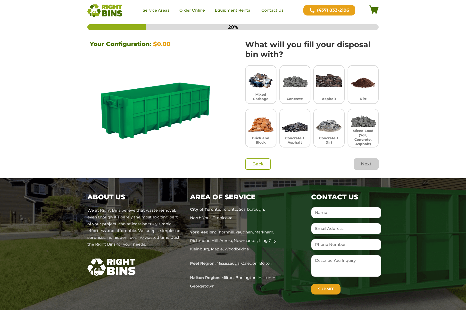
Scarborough (251, 209)
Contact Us (272, 10)
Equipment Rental (233, 10)
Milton (227, 277)
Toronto (229, 209)
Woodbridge (237, 249)
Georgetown (202, 286)
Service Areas (156, 10)
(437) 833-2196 (333, 10)
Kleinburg (199, 249)
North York (200, 218)
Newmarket (245, 240)
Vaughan (244, 232)
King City (267, 240)
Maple (217, 249)
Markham (264, 232)
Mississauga (228, 263)
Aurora (225, 240)
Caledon (249, 263)
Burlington (246, 277)
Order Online (192, 10)
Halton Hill (268, 277)
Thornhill (225, 232)
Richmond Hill (204, 240)
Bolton (265, 263)
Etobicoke (223, 218)
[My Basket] (374, 10)
